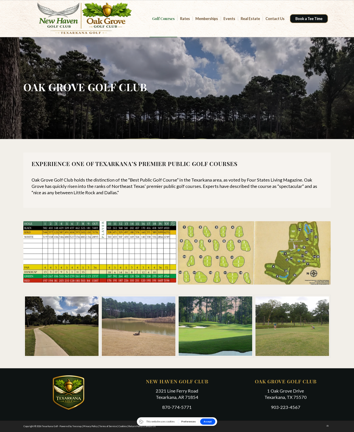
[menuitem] (163, 18)
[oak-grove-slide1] (215, 326)
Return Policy (135, 426)
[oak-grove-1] (61, 326)
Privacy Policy (90, 426)
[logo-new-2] (81, 18)
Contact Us (150, 426)
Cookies (122, 426)
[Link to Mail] (327, 426)
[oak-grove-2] (138, 326)
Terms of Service (108, 426)
